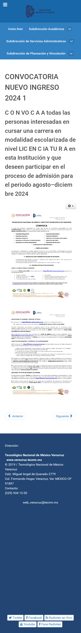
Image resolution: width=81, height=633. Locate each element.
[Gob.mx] (40, 11)
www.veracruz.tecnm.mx (24, 460)
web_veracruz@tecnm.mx (40, 502)
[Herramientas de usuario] (70, 206)
